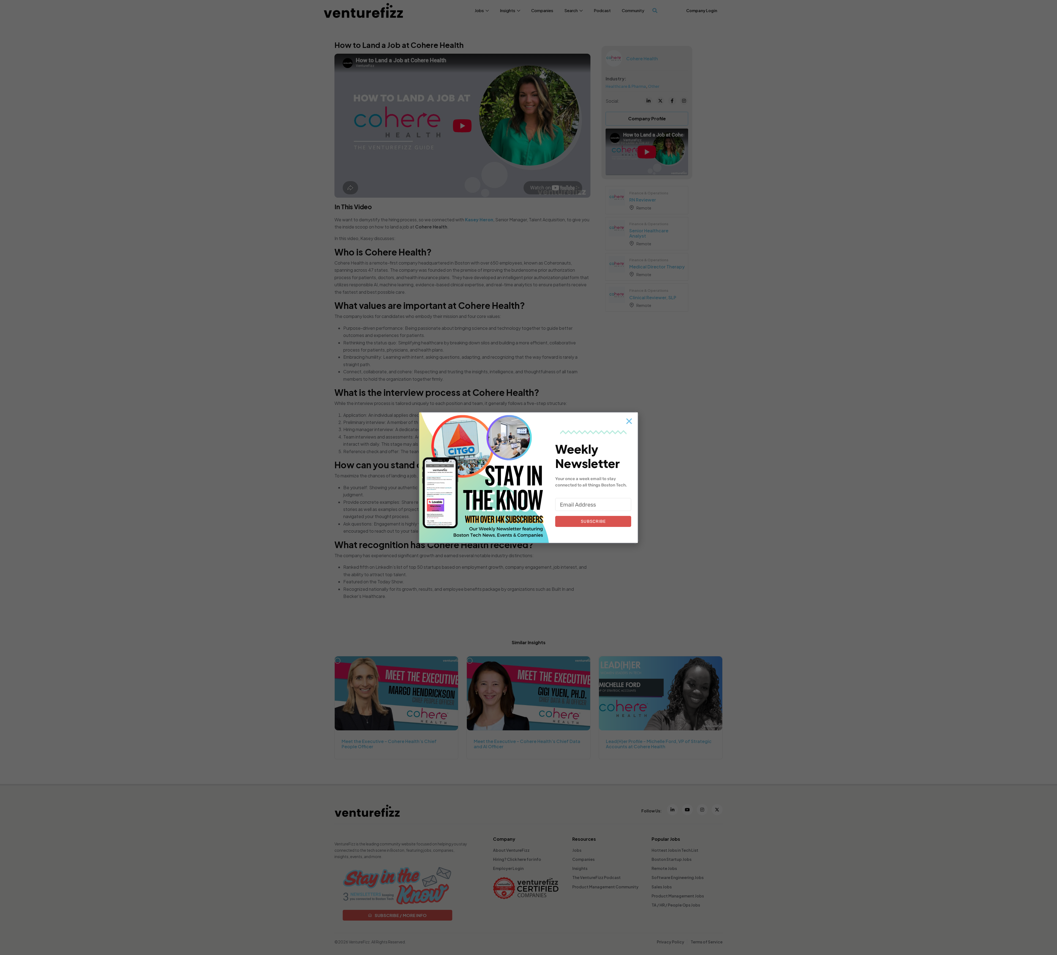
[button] (629, 421)
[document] (528, 477)
